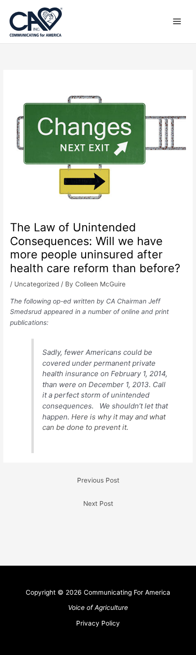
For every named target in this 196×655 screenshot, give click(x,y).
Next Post (98, 503)
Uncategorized (36, 284)
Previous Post (98, 480)
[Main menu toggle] (177, 21)
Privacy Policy (98, 623)
